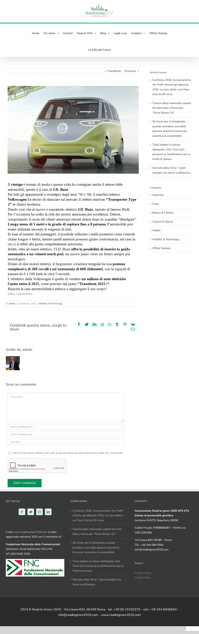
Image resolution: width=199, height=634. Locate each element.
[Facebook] (22, 512)
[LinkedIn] (48, 512)
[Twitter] (30, 512)
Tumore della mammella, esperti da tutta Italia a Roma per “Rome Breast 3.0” (171, 108)
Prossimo (130, 71)
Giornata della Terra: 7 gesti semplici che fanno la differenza (96, 582)
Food (155, 204)
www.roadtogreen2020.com (30, 532)
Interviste (158, 195)
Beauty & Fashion (163, 213)
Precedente (114, 71)
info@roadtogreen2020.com (151, 549)
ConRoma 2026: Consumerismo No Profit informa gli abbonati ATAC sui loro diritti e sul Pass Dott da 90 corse (97, 515)
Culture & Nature (162, 221)
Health (156, 230)
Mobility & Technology (50, 303)
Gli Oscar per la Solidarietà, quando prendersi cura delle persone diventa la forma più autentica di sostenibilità (95, 547)
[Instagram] (39, 512)
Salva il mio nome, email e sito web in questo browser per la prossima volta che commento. (67, 453)
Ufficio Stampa (161, 248)
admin (12, 303)
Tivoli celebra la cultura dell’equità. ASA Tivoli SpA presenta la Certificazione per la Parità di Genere (97, 566)
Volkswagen (17, 199)
